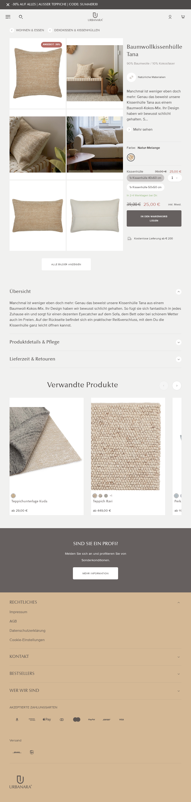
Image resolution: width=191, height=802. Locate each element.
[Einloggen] (170, 16)
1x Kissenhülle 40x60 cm (145, 178)
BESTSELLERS (22, 674)
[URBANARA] (95, 16)
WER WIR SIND (24, 691)
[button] (8, 16)
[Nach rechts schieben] (176, 385)
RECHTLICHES (23, 603)
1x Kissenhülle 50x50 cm (146, 187)
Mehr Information (95, 573)
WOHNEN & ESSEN (30, 30)
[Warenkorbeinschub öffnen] (183, 16)
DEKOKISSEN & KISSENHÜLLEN (77, 30)
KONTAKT (19, 657)
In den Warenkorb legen (154, 218)
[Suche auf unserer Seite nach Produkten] (21, 16)
